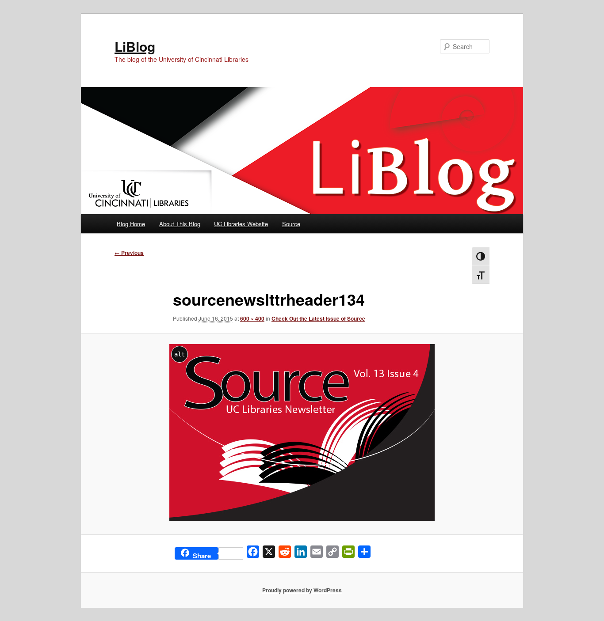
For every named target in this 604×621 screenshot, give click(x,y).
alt (179, 354)
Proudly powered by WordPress (302, 590)
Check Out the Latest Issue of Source (318, 318)
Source (291, 224)
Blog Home (131, 224)
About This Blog (179, 224)
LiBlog (135, 46)
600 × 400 (252, 318)
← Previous (129, 253)
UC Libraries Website (241, 224)
